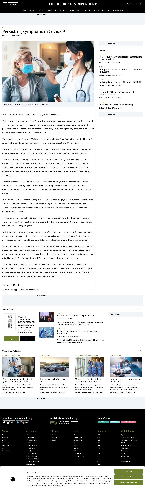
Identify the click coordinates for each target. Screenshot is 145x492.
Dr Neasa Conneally (80, 355)
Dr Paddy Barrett (31, 437)
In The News (5, 355)
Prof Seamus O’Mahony (33, 459)
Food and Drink (78, 440)
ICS (98, 453)
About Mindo (125, 448)
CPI (98, 437)
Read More (140, 350)
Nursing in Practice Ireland (129, 440)
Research (53, 440)
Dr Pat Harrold (30, 451)
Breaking (5, 437)
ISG (65, 328)
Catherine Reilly (118, 392)
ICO (98, 464)
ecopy (20, 315)
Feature (52, 443)
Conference (5, 27)
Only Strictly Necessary (128, 482)
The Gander (77, 453)
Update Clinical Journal (128, 437)
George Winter (31, 464)
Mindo (7, 36)
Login (11, 339)
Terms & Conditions (127, 459)
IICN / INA (100, 448)
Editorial (28, 435)
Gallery (76, 451)
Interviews (5, 445)
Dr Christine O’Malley (32, 461)
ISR (98, 435)
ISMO (99, 445)
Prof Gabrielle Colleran (33, 443)
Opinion (89, 355)
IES (98, 451)
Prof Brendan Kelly (32, 456)
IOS (98, 456)
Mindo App (124, 451)
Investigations (6, 443)
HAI (98, 461)
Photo (4, 448)
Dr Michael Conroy (31, 445)
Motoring (42, 355)
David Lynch (9, 392)
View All (139, 308)
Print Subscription (126, 445)
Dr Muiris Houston (31, 453)
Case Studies (54, 437)
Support (123, 453)
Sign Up (27, 339)
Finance (76, 448)
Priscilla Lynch (64, 336)
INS (98, 459)
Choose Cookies (127, 477)
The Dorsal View (79, 456)
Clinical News (54, 435)
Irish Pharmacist (126, 443)
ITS (98, 440)
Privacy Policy (125, 456)
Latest (12, 355)
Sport (75, 445)
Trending (17, 355)
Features (112, 355)
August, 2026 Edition (63, 423)
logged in (17, 289)
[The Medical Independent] (72, 3)
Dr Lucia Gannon (31, 448)
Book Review (78, 437)
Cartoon (76, 435)
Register (129, 4)
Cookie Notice (125, 461)
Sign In (123, 435)
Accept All (128, 471)
